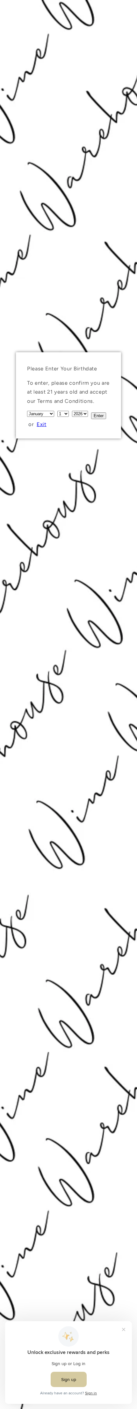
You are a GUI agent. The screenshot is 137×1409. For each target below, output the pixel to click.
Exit (42, 424)
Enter (99, 415)
